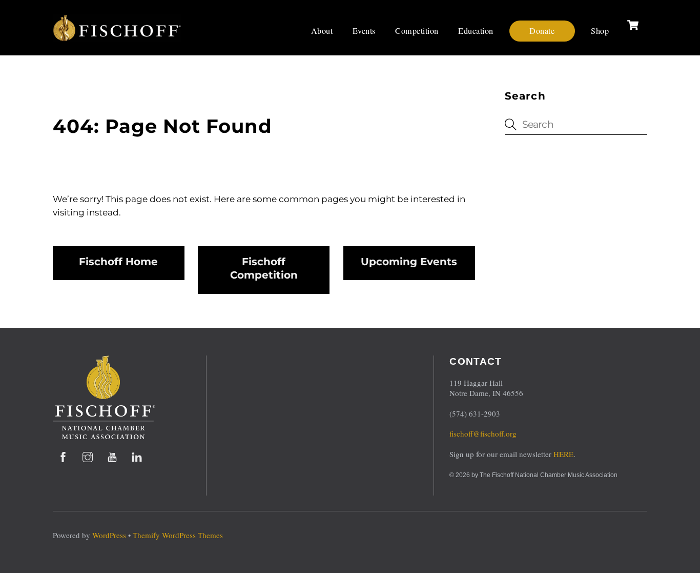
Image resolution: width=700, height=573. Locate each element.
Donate (541, 30)
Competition (417, 30)
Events (364, 30)
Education (475, 30)
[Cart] (633, 25)
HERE (563, 454)
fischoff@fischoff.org (483, 433)
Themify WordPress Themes (178, 535)
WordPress (109, 535)
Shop (600, 30)
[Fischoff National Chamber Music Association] (117, 37)
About (322, 30)
